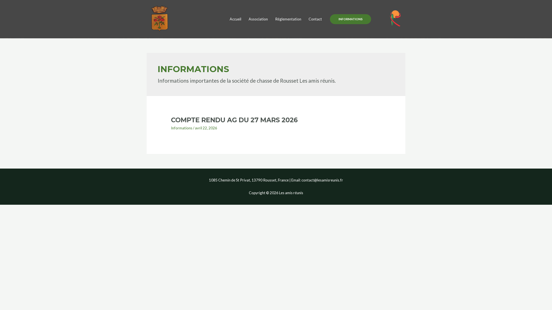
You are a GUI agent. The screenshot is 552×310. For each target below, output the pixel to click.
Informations (181, 128)
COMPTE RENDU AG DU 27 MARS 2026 (234, 120)
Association (258, 19)
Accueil (235, 19)
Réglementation (288, 19)
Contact (315, 19)
